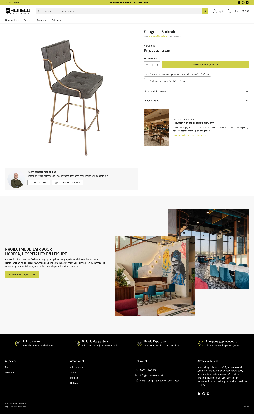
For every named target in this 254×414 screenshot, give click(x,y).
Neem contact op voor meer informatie (189, 135)
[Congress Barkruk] (71, 96)
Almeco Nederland (158, 36)
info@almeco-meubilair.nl (153, 375)
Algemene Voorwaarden (15, 406)
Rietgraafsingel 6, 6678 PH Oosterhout (159, 380)
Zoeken (245, 406)
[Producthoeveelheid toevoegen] (157, 65)
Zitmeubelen (76, 367)
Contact (9, 367)
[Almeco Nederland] (18, 11)
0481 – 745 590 (148, 370)
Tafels (73, 372)
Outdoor (74, 383)
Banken (74, 377)
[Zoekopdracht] (205, 11)
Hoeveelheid (150, 58)
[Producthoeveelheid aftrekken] (147, 65)
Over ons (9, 372)
